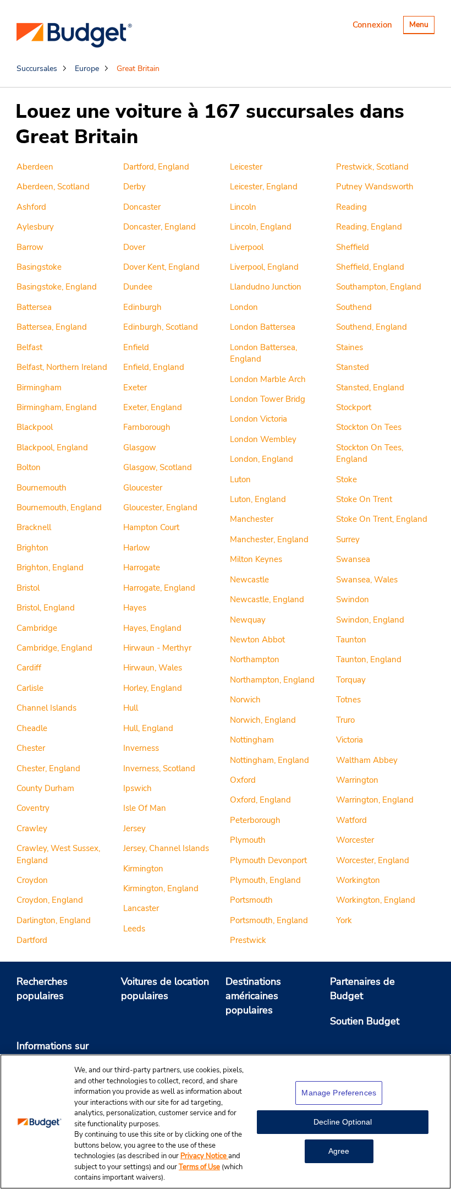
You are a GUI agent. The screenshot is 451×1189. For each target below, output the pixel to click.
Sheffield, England (370, 266)
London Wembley (263, 439)
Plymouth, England (265, 880)
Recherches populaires (42, 988)
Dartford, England (156, 166)
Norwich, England (263, 720)
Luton (240, 479)
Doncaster (142, 206)
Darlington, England (53, 920)
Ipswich (137, 788)
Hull (130, 707)
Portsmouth (251, 900)
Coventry (33, 808)
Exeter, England (152, 407)
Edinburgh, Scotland (160, 326)
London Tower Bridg (267, 399)
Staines (349, 347)
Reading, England (369, 226)
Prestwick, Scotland (372, 166)
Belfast (29, 347)
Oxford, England (260, 799)
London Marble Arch (268, 379)
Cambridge (36, 628)
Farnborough (146, 427)
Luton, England (258, 499)
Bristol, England (45, 607)
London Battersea (262, 326)
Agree (339, 1151)
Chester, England (48, 768)
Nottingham (252, 739)
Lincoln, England (261, 226)
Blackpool (34, 427)
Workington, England (375, 900)
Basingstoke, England (56, 286)
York (344, 920)
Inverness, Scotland (159, 768)
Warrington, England (375, 799)
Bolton (28, 467)
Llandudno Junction (265, 286)
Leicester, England (264, 186)
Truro (345, 720)
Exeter (135, 387)
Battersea (34, 307)
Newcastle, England (267, 599)
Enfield (136, 347)
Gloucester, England (160, 507)
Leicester (246, 166)
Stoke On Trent (364, 499)
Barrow (29, 247)
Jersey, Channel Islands (166, 848)
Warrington (357, 780)
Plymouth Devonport (268, 860)
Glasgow (139, 447)
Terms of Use (199, 1167)
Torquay (351, 679)
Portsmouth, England (269, 920)
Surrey (348, 539)
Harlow (136, 547)
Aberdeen (34, 166)
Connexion (372, 24)
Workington (358, 880)
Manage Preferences (338, 1092)
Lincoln (243, 206)
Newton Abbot (257, 639)
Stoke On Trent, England (381, 519)
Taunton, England (369, 659)
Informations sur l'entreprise (52, 1053)
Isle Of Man (144, 808)
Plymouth (248, 840)
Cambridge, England (54, 647)
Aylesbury (35, 226)
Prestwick (248, 940)
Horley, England (152, 688)
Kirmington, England (161, 888)
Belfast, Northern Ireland (61, 367)
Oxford (243, 780)
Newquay (248, 619)
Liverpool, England (264, 266)
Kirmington (143, 868)
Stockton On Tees (369, 427)
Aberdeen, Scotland (53, 186)
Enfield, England (153, 367)
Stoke (346, 479)
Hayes (134, 607)
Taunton (351, 639)
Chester (30, 748)
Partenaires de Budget (362, 988)
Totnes (348, 699)
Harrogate (141, 567)
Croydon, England (49, 900)
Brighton (32, 547)
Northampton (254, 659)
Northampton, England (272, 679)
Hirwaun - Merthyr (157, 647)
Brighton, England (50, 567)
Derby (134, 186)
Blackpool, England (52, 447)
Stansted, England (370, 387)
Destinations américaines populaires (253, 995)
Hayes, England (152, 628)
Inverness (141, 748)
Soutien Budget (364, 1021)
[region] (225, 1121)
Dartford (31, 940)
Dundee (137, 286)
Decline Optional (343, 1121)
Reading (351, 206)
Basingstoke (39, 266)
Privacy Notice (204, 1156)
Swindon (352, 599)
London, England (261, 459)
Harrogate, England (159, 587)
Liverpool (246, 247)
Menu (422, 26)
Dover (134, 247)
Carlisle (29, 688)
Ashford (31, 206)
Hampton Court (151, 527)
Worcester (355, 840)
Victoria (349, 739)
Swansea (353, 559)
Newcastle (249, 579)
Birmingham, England (56, 407)
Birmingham (39, 387)
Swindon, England (370, 619)
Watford (351, 820)
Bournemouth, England (59, 507)
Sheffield (352, 247)
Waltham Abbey (367, 760)
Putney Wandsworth (375, 186)
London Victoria (258, 418)
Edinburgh (142, 307)
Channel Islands (46, 707)
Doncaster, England (159, 226)
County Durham (45, 788)
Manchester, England (269, 539)
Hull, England (148, 728)
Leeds (134, 928)
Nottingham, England (269, 760)
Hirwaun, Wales (152, 667)
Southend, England (371, 326)
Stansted (352, 367)
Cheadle (31, 728)
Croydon (32, 880)
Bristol (28, 587)
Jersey (134, 828)
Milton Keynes (256, 559)
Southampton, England (378, 286)
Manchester (251, 519)
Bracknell (33, 527)
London (244, 307)
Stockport (353, 407)
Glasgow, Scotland (157, 467)
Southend (354, 307)
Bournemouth (41, 487)
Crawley (31, 828)
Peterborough (255, 820)
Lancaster (141, 908)
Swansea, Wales (367, 579)
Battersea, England (51, 326)
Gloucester (142, 487)
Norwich (245, 699)
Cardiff (28, 667)
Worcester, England (372, 860)
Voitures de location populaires (165, 988)
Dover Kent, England (161, 266)
